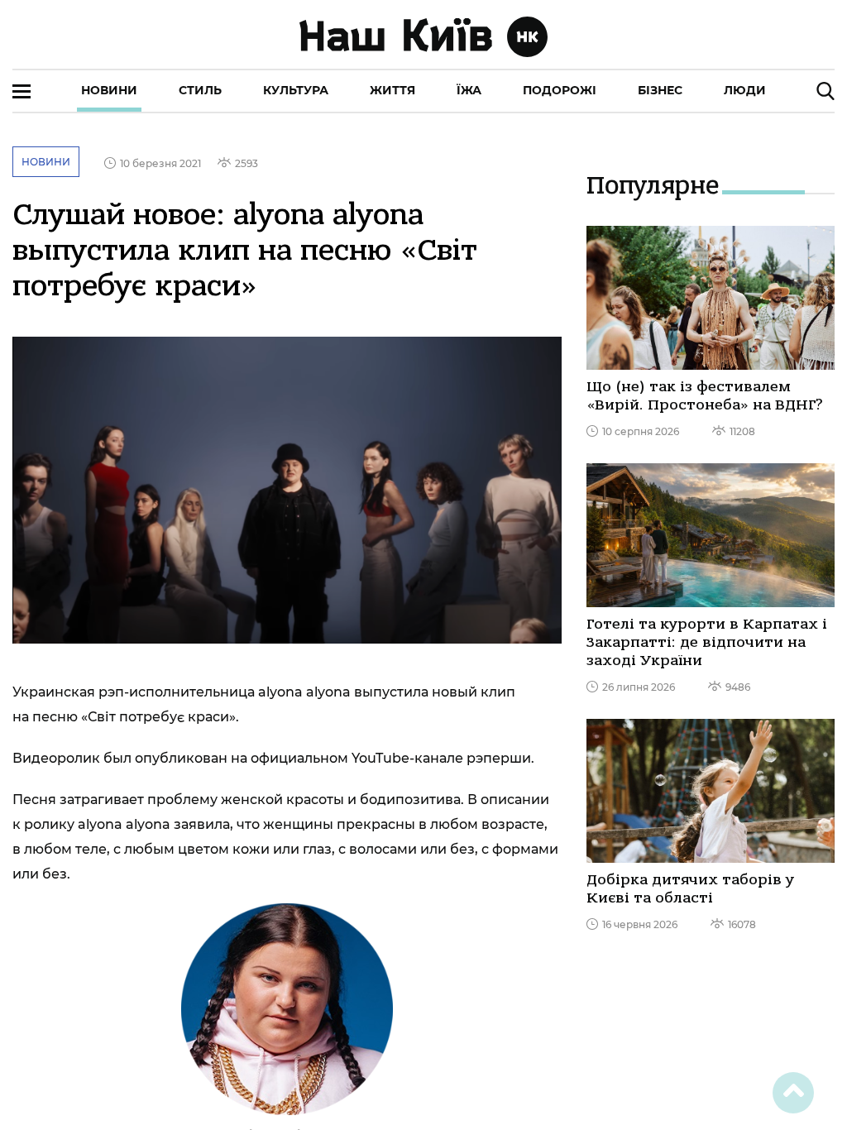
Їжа (469, 90)
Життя (392, 90)
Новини (109, 90)
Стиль (200, 90)
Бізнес (660, 90)
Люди (745, 90)
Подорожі (559, 90)
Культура (295, 90)
